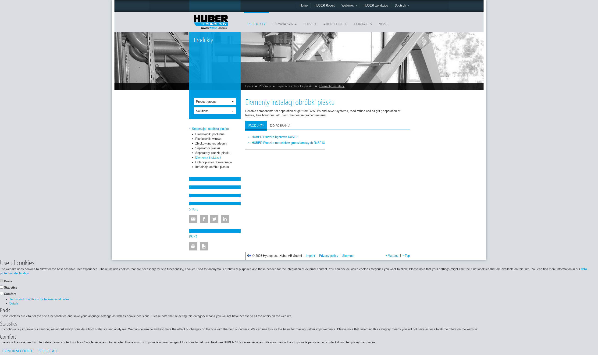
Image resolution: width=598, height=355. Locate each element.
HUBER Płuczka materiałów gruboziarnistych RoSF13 (288, 143)
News (383, 24)
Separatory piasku (207, 148)
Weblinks (348, 5)
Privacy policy (328, 255)
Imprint (310, 255)
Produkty (257, 24)
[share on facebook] (204, 219)
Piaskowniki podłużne (209, 134)
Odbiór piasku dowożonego (213, 162)
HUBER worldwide (375, 5)
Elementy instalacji (332, 86)
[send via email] (193, 219)
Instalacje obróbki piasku (212, 167)
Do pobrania (280, 125)
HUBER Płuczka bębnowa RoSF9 (274, 137)
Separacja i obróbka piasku (295, 86)
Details (14, 303)
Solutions (202, 111)
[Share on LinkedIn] (225, 219)
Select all (48, 351)
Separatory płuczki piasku (212, 153)
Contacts (363, 24)
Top (407, 255)
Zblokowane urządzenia (211, 143)
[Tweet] (214, 219)
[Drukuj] (193, 246)
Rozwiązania (284, 24)
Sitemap (347, 255)
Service (310, 24)
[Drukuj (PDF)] (204, 246)
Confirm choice (17, 351)
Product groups (206, 101)
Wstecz (393, 255)
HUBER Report (324, 5)
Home (304, 5)
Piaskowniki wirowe (208, 139)
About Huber (335, 24)
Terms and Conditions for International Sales (39, 299)
